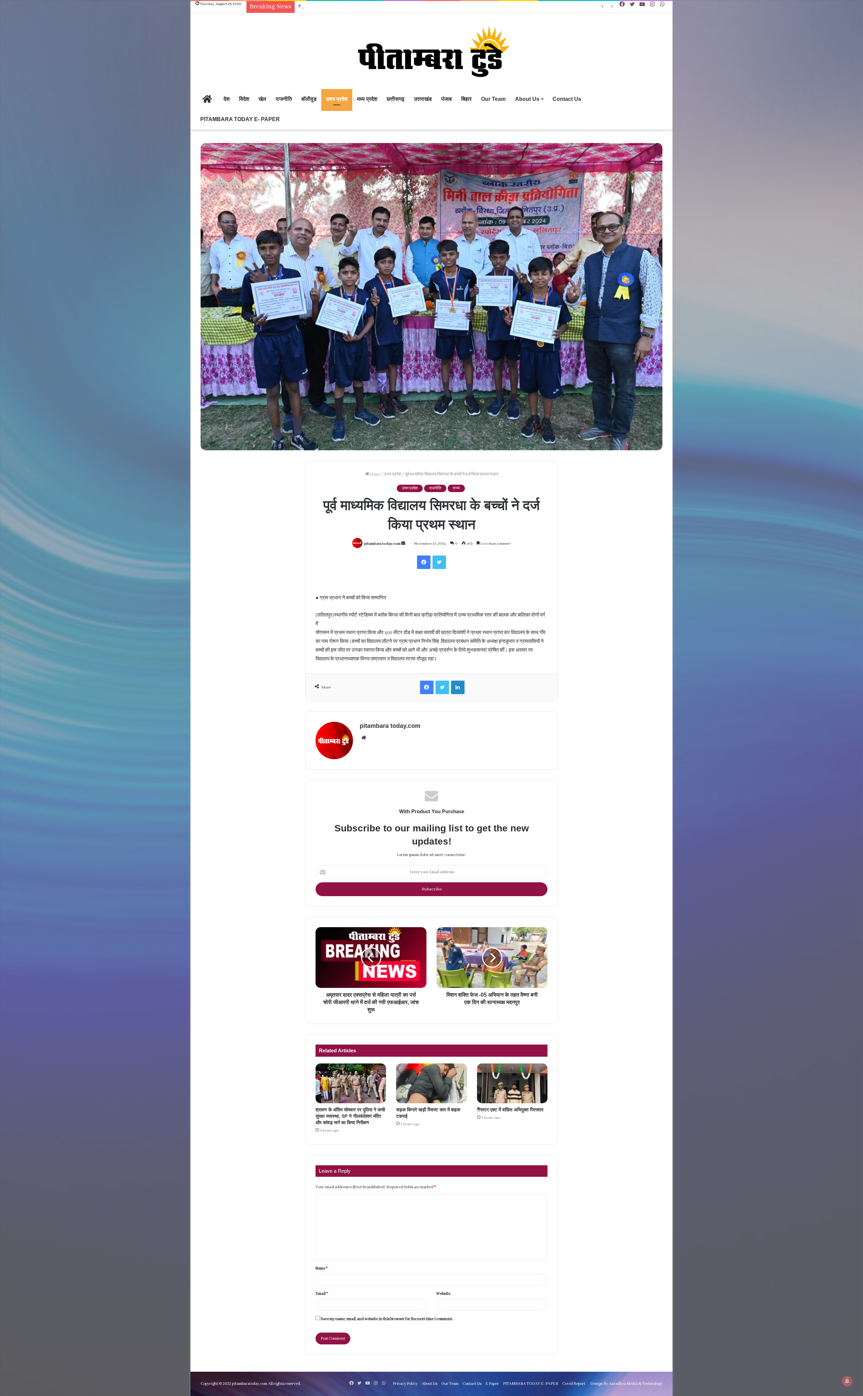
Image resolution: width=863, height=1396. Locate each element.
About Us (527, 99)
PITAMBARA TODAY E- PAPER (240, 119)
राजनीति (284, 99)
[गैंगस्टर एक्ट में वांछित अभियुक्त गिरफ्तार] (512, 1083)
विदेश (244, 99)
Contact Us (567, 99)
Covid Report (573, 1383)
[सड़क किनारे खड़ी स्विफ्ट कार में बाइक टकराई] (431, 1083)
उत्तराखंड (423, 99)
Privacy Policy (405, 1383)
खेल (262, 99)
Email (322, 1293)
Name (321, 1268)
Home (374, 474)
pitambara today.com (382, 543)
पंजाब (446, 99)
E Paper (492, 1383)
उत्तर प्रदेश (337, 99)
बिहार (466, 99)
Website (443, 1293)
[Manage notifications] (847, 1381)
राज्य (456, 488)
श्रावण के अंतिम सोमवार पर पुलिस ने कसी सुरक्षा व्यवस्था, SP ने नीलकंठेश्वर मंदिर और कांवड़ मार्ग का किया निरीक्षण (350, 1116)
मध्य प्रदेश (367, 99)
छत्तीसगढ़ (396, 99)
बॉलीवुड (309, 99)
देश (227, 99)
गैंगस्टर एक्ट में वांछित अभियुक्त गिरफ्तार (327, 6)
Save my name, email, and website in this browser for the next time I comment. (387, 1318)
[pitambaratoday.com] (431, 52)
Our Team (493, 99)
